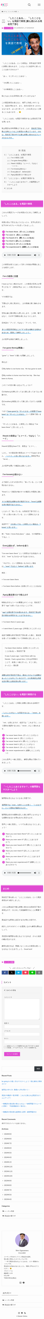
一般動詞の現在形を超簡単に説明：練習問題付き (19, 1112)
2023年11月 (8, 1171)
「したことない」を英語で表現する (20, 178)
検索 (38, 1069)
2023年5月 (8, 1195)
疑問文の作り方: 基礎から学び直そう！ (16, 1090)
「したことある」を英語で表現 (19, 155)
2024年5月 (8, 1153)
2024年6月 (8, 1148)
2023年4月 (8, 1199)
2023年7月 (8, 1190)
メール (7, 1031)
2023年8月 (8, 1185)
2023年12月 (8, 1167)
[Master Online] (4, 5)
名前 (6, 1023)
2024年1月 (8, 1162)
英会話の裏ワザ (10, 1216)
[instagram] (20, 1283)
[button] (5, 972)
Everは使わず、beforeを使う (21, 172)
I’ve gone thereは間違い (19, 160)
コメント (8, 997)
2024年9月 (8, 1134)
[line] (23, 1283)
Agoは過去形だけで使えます (21, 175)
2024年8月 (8, 1139)
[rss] (25, 1313)
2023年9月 (8, 1181)
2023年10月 (8, 1176)
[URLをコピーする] (39, 972)
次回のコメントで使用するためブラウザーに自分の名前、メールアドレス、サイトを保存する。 (23, 1046)
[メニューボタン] (39, 5)
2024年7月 (8, 1143)
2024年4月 (8, 1157)
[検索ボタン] (29, 5)
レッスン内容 (9, 28)
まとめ (9, 188)
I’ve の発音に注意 (17, 158)
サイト (6, 1038)
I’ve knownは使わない (19, 169)
